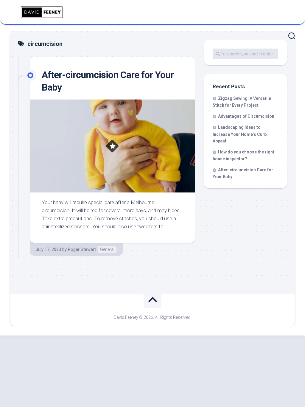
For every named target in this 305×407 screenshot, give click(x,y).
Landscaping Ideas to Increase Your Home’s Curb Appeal (240, 134)
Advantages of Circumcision (246, 116)
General (107, 249)
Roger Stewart (82, 249)
